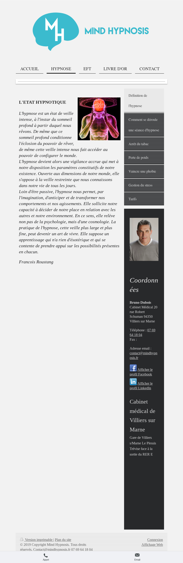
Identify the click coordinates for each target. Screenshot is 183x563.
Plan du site (63, 540)
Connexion (155, 540)
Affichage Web (152, 545)
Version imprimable (38, 540)
